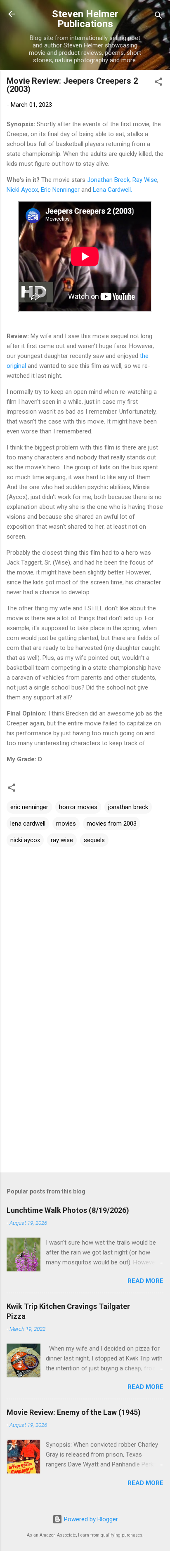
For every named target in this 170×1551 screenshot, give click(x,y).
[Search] (158, 16)
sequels (94, 840)
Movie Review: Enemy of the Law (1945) (74, 1412)
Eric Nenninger (60, 189)
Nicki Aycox (22, 189)
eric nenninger (29, 807)
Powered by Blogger (90, 1519)
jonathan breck (128, 807)
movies (66, 823)
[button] (158, 83)
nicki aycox (25, 840)
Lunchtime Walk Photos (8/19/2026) (68, 1210)
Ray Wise (144, 180)
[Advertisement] (85, 1101)
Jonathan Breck (108, 180)
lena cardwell (27, 823)
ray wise (62, 840)
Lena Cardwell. (112, 189)
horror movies (78, 807)
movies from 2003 (112, 823)
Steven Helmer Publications (85, 19)
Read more (145, 1281)
